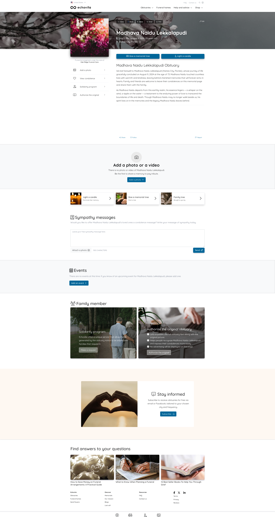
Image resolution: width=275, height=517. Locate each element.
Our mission (109, 499)
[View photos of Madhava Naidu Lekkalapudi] (89, 37)
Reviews (176, 503)
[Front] (80, 7)
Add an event (77, 283)
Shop (197, 7)
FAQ (185, 3)
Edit (202, 21)
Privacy (176, 499)
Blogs (107, 502)
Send (197, 250)
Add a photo (135, 179)
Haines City (124, 41)
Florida (134, 41)
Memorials (108, 495)
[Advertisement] (160, 120)
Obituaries (146, 7)
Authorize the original (159, 352)
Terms (175, 496)
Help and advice (181, 7)
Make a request (88, 350)
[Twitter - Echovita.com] (179, 493)
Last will (107, 505)
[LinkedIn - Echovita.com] (184, 493)
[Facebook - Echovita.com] (174, 493)
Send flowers (75, 502)
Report (199, 137)
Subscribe (167, 414)
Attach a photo (79, 250)
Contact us (192, 3)
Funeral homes (163, 7)
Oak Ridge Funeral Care (90, 62)
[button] (78, 2)
